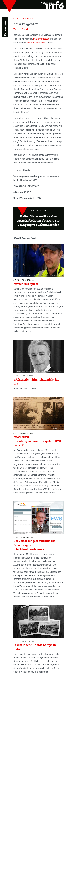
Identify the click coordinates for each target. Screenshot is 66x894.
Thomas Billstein (21, 29)
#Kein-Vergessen (41, 39)
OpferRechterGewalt (37, 42)
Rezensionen (5, 27)
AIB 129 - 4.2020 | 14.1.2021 (23, 18)
